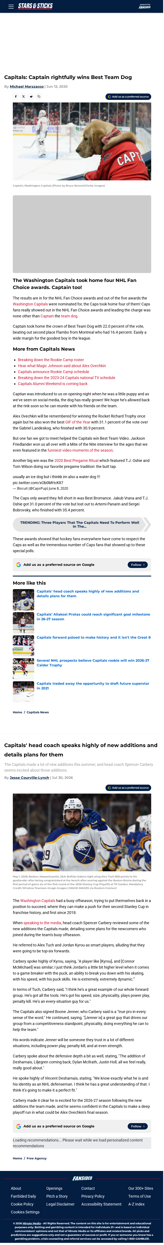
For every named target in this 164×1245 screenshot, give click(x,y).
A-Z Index (136, 1204)
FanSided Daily (23, 1196)
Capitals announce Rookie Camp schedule (53, 371)
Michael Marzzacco (27, 87)
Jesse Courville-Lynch (29, 778)
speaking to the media (42, 923)
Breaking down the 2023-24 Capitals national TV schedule (66, 377)
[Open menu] (11, 6)
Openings (54, 1188)
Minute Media (32, 1223)
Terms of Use (139, 1196)
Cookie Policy (22, 1204)
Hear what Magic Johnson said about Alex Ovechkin (62, 365)
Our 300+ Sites (140, 1188)
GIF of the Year (77, 422)
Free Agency (37, 1158)
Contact (88, 1188)
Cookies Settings (25, 1212)
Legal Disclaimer (60, 1204)
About (16, 1188)
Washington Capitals (30, 304)
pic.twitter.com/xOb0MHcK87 (38, 482)
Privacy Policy (93, 1196)
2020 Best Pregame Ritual (76, 460)
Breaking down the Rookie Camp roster (51, 360)
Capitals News (38, 712)
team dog (68, 316)
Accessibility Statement (101, 1204)
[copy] (39, 96)
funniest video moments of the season (80, 450)
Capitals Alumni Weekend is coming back (53, 383)
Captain (47, 316)
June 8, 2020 (58, 488)
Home (17, 712)
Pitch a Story (57, 1196)
